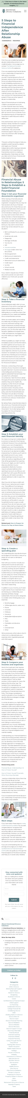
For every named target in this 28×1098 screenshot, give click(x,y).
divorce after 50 (14, 1016)
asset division (14, 991)
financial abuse (16, 40)
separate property (14, 1084)
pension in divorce (14, 1072)
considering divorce (6, 40)
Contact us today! (14, 970)
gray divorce (14, 1042)
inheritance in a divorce (14, 1056)
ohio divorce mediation (14, 1070)
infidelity (14, 1054)
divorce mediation (14, 1022)
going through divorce (14, 1040)
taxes (14, 1086)
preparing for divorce (14, 1074)
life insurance (14, 1062)
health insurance (14, 1046)
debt (14, 1012)
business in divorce (14, 996)
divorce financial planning (14, 1020)
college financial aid (14, 1008)
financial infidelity (14, 1036)
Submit (14, 900)
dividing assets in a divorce (14, 1014)
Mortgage (8, 249)
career (14, 999)
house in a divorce (14, 1052)
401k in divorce (14, 987)
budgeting (14, 995)
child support (14, 1002)
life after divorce (14, 1060)
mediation (14, 1064)
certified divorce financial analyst (14, 1001)
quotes (14, 1080)
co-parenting (14, 1005)
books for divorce (14, 993)
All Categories (14, 985)
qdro (14, 1078)
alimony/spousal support (14, 989)
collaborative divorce (14, 1006)
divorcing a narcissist (14, 1030)
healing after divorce (14, 1044)
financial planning (14, 1038)
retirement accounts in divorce (14, 1082)
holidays (14, 1050)
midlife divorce (14, 1066)
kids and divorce (14, 1058)
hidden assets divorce (14, 1048)
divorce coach (14, 1018)
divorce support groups (14, 1028)
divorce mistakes (14, 1024)
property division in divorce (14, 1076)
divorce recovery (14, 1026)
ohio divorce (14, 1068)
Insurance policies (10, 247)
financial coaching (14, 1034)
